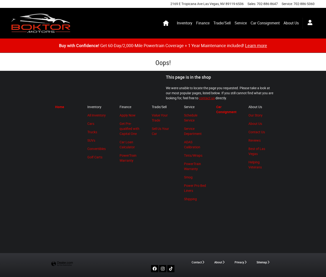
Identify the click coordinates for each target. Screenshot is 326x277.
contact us (207, 98)
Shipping (190, 199)
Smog (188, 177)
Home (59, 107)
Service (241, 23)
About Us (291, 23)
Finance (203, 23)
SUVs (91, 140)
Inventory (184, 23)
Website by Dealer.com (62, 263)
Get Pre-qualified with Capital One (129, 129)
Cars (90, 124)
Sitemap (262, 262)
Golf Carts (94, 157)
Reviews (254, 140)
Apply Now (128, 115)
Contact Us (256, 132)
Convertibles (96, 149)
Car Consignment (265, 23)
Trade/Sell (222, 23)
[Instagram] (162, 268)
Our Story (255, 115)
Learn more (256, 45)
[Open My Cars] (309, 23)
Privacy (239, 262)
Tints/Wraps (193, 155)
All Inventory (96, 115)
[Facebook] (154, 268)
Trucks (92, 132)
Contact (197, 262)
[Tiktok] (170, 268)
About (218, 262)
